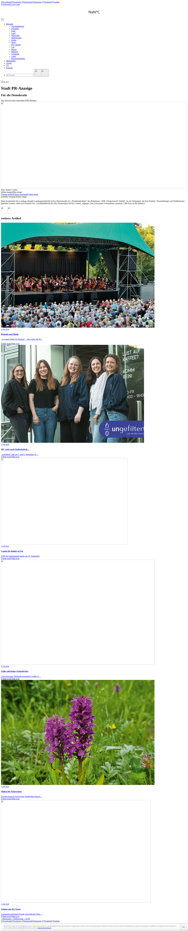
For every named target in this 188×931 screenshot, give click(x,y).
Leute (13, 56)
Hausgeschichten (18, 58)
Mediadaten (11, 61)
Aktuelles (15, 29)
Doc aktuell (16, 45)
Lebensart (15, 54)
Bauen (13, 49)
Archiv (9, 63)
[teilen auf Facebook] (20, 194)
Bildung (14, 52)
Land (13, 33)
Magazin (9, 24)
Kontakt (9, 68)
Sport (13, 42)
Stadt (13, 31)
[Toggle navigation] (2, 80)
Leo (12, 47)
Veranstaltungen (17, 26)
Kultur (13, 40)
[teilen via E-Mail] (32, 194)
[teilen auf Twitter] (7, 194)
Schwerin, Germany (94, 12)
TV (7, 65)
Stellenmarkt (16, 38)
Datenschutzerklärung (44, 928)
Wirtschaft (15, 35)
